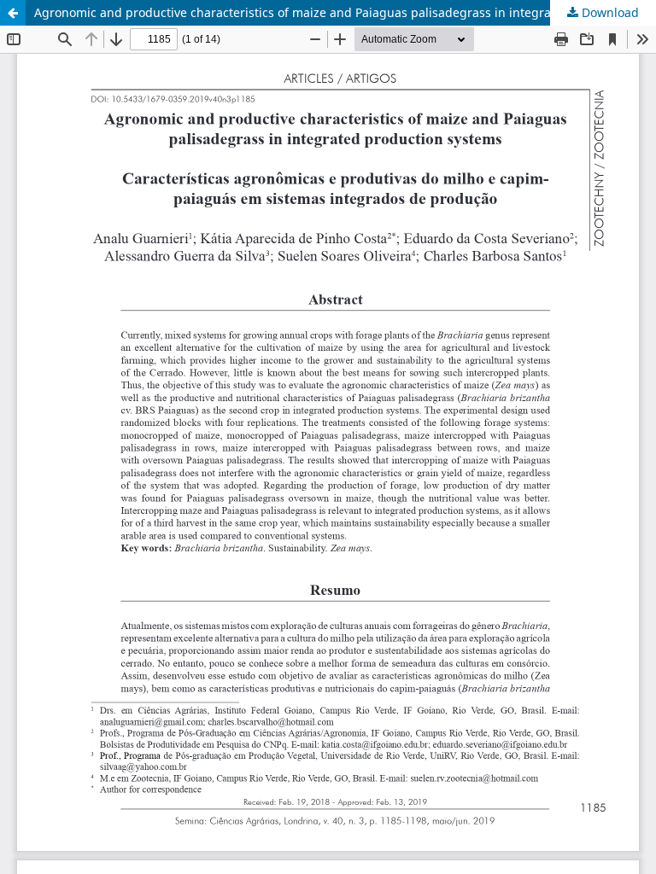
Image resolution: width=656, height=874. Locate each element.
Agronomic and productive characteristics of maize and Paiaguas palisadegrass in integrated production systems (345, 12)
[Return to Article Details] (13, 13)
